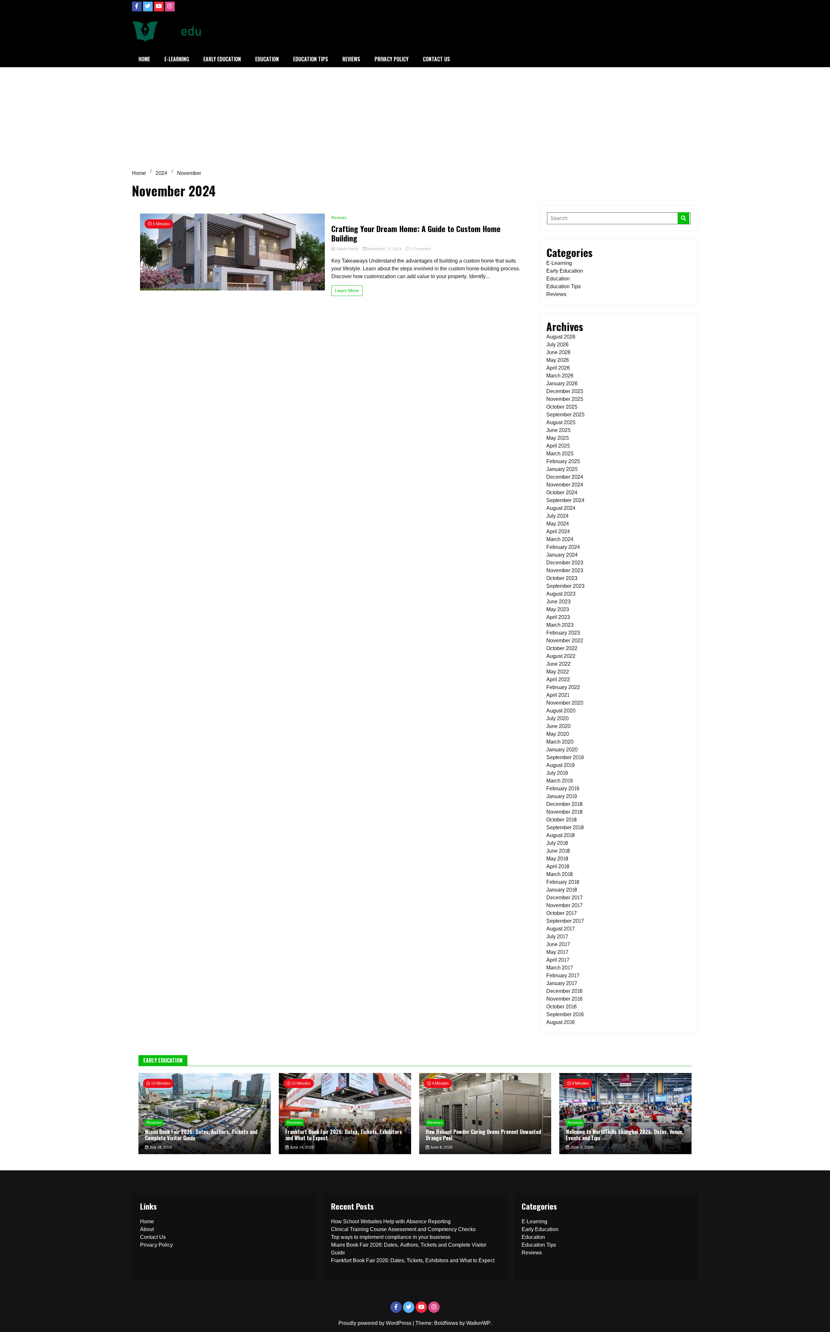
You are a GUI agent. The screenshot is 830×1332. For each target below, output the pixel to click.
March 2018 (559, 874)
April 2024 (558, 531)
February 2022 (563, 687)
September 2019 (565, 757)
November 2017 (564, 905)
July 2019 (557, 773)
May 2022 (557, 671)
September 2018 (565, 827)
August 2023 (560, 593)
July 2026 (557, 344)
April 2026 (558, 368)
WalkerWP (478, 1323)
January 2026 (561, 383)
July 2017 (557, 936)
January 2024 (562, 555)
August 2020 (560, 710)
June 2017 (558, 944)
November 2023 (564, 570)
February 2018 (562, 882)
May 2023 (557, 609)
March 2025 (560, 453)
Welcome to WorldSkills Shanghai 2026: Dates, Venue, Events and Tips (624, 1135)
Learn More (347, 291)
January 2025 (562, 469)
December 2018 (564, 804)
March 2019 (559, 780)
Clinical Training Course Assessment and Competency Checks (403, 1229)
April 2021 (557, 695)
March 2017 (559, 967)
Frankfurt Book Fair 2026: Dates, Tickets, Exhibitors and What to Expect (343, 1135)
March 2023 (560, 625)
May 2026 (557, 360)
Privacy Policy (391, 59)
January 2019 (561, 796)
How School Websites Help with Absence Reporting (391, 1221)
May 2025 (557, 438)
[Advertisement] (415, 115)
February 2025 (563, 461)
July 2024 (557, 516)
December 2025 (564, 391)
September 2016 (565, 1014)
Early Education (222, 59)
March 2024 (560, 539)
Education (267, 59)
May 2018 (557, 858)
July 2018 (557, 843)
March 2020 (560, 741)
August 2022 (560, 656)
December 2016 (564, 991)
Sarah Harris (347, 249)
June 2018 (558, 851)
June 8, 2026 (440, 1147)
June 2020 (558, 726)
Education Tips (310, 59)
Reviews (351, 59)
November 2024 (564, 484)
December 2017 (564, 897)
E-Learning (176, 59)
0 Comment (420, 249)
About (147, 1229)
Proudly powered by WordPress (375, 1323)
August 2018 (560, 835)
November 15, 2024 (384, 249)
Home (144, 59)
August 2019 (560, 765)
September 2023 (565, 586)
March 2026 (559, 375)
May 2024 (557, 523)
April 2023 (558, 617)
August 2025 (560, 422)
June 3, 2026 (581, 1147)
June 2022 (558, 664)
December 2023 (564, 562)
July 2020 (557, 718)
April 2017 (557, 960)
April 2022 (558, 679)
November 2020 (564, 703)
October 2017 (561, 913)
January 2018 (561, 889)
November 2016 (564, 999)
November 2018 (564, 812)
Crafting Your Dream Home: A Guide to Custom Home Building (416, 233)
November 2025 (564, 399)
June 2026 (558, 352)
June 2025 (558, 430)
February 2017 (562, 975)
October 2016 (561, 1006)
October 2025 (561, 407)
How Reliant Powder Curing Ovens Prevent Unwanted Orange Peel (483, 1135)
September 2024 (565, 500)
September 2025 (565, 414)
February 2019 (562, 788)
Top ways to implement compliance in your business (390, 1237)
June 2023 (558, 601)
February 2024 (563, 547)
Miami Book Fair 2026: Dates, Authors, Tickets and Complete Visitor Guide (201, 1135)
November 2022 (564, 640)
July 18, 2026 (160, 1147)
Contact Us (436, 59)
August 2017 (560, 928)
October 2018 (561, 819)
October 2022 (561, 648)
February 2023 (563, 632)
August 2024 (560, 508)
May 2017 (557, 952)
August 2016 (560, 1022)
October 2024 (561, 492)
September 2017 (565, 921)
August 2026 (560, 336)
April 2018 (557, 866)
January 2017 (561, 983)
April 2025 (558, 445)
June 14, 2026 (301, 1147)
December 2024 (564, 477)
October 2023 (561, 578)
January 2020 (562, 749)
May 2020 (557, 734)
